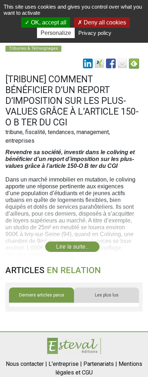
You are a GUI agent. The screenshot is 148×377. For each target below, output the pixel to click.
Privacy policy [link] (94, 33)
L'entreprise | (65, 363)
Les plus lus (107, 295)
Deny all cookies (104, 22)
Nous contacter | (26, 363)
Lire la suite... (72, 246)
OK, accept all (47, 22)
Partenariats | (100, 363)
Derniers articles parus (41, 295)
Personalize (56, 33)
